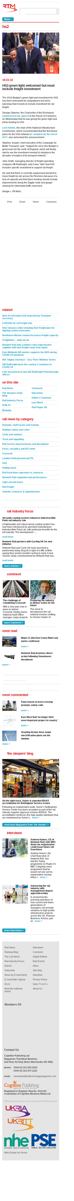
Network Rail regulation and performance (24, 477)
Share (36, 202)
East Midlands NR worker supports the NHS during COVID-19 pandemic (29, 353)
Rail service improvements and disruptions (25, 444)
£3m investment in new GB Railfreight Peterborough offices (30, 373)
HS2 (4, 463)
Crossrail (7, 453)
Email (22, 202)
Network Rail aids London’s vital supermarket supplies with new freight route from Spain (26, 346)
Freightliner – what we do (15, 340)
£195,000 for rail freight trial (17, 323)
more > (25, 646)
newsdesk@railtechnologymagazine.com (35, 1076)
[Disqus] (30, 256)
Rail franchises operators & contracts (22, 472)
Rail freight (8, 487)
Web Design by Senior (15, 1152)
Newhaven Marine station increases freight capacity (30, 335)
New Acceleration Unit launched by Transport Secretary (26, 317)
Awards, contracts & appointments (21, 491)
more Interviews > (14, 930)
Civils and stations (12, 434)
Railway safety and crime (16, 429)
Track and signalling (13, 439)
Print (9, 202)
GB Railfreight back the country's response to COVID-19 (27, 365)
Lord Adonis (8, 127)
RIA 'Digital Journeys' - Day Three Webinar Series (29, 359)
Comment (51, 202)
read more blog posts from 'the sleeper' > (26, 824)
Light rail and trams (12, 482)
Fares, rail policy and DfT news (18, 448)
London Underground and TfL (18, 458)
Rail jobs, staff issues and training (20, 425)
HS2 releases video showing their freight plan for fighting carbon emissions (28, 329)
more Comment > (13, 622)
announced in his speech (15, 116)
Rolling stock (9, 468)
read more (7, 536)
